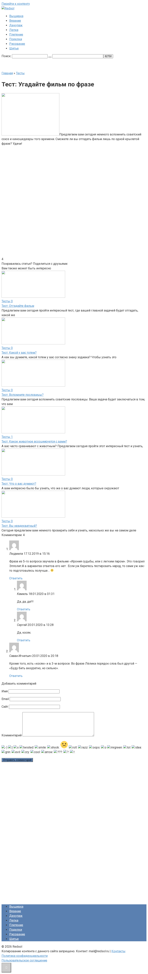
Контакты (118, 951)
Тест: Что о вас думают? (19, 483)
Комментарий (12, 735)
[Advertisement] (45, 173)
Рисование (17, 44)
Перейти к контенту (16, 4)
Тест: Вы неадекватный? (19, 526)
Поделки (15, 39)
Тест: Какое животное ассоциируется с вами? (34, 441)
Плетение (16, 34)
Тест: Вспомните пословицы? (23, 395)
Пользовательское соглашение (24, 960)
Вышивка (16, 16)
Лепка (13, 30)
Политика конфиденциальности (25, 956)
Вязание (15, 21)
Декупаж (16, 25)
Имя (5, 691)
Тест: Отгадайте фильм (18, 306)
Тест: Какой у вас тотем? (19, 352)
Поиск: (7, 56)
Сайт (5, 706)
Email (5, 699)
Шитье (14, 48)
